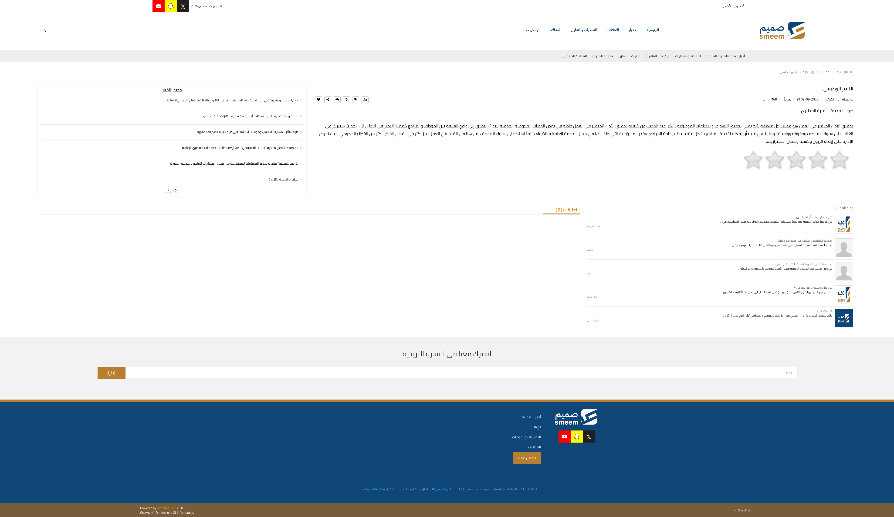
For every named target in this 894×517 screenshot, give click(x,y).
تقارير (622, 56)
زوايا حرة (808, 72)
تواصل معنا (531, 30)
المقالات (825, 72)
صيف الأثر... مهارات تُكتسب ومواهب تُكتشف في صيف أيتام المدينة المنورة (247, 132)
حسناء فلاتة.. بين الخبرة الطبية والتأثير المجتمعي (803, 264)
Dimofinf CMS (166, 508)
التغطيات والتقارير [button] (584, 30)
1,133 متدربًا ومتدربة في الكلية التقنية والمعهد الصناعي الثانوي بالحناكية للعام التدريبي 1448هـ (232, 100)
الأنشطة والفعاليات (688, 56)
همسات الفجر (824, 311)
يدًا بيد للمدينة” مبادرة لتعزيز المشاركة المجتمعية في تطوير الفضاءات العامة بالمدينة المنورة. (233, 163)
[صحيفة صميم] (782, 30)
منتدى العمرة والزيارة (283, 179)
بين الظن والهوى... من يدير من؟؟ (813, 287)
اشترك (111, 372)
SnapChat (745, 510)
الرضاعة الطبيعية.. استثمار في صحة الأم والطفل (804, 240)
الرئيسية (653, 30)
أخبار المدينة (531, 417)
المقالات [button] (555, 30)
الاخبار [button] (632, 30)
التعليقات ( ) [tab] (568, 209)
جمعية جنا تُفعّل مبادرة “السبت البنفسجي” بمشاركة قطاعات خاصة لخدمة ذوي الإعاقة (240, 147)
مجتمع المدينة (603, 56)
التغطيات (637, 56)
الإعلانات (535, 427)
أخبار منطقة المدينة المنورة (726, 56)
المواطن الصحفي (575, 56)
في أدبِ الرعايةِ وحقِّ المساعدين (814, 217)
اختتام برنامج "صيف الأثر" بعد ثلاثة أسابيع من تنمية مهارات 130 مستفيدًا (249, 116)
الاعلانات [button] (612, 30)
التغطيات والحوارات (526, 437)
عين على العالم (659, 56)
